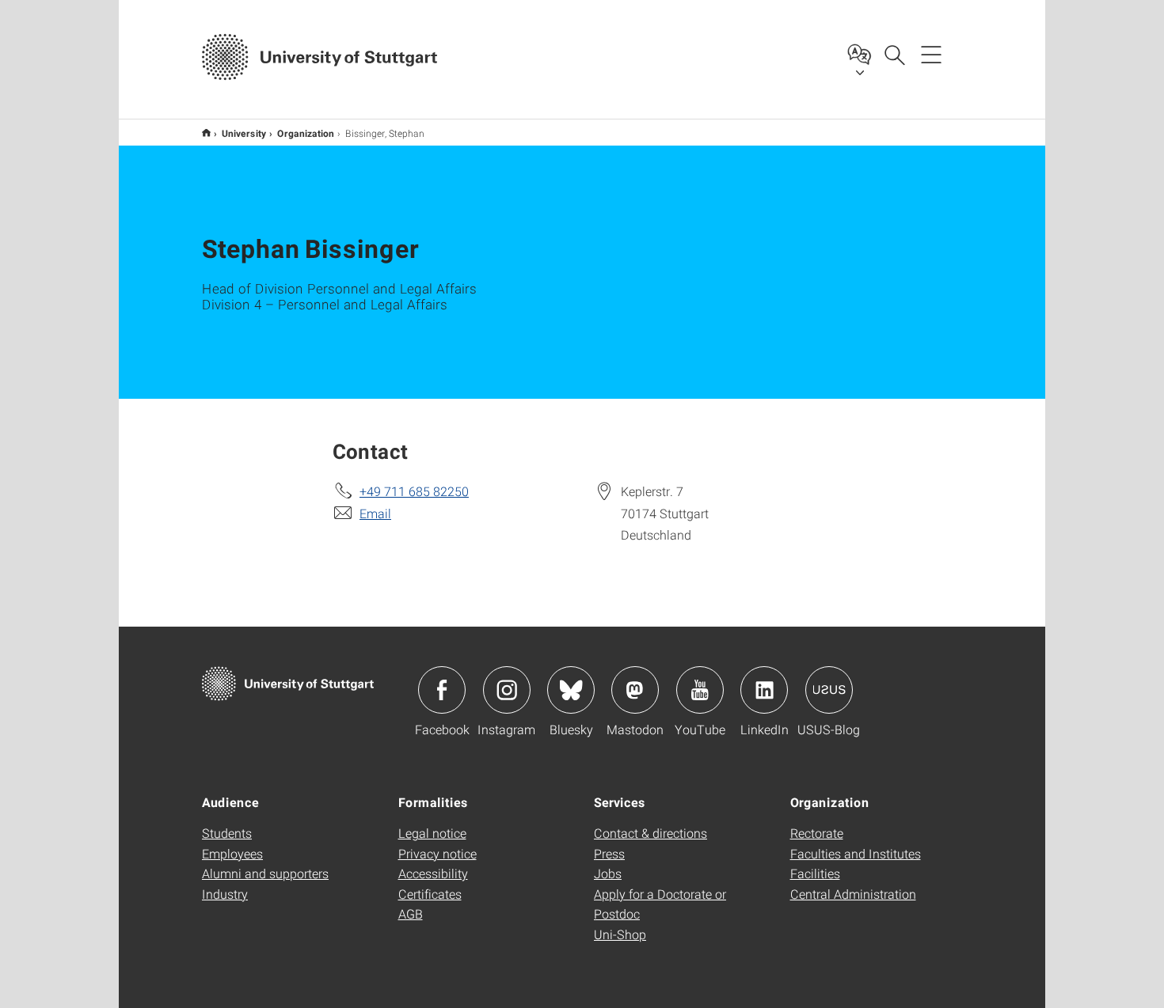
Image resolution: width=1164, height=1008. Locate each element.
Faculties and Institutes (855, 853)
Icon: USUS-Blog (829, 690)
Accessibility (433, 873)
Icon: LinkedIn (764, 690)
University (244, 133)
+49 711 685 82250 (414, 491)
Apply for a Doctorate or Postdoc (660, 904)
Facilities (815, 873)
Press (609, 853)
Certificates (430, 893)
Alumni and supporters (265, 873)
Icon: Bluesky (571, 690)
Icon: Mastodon (635, 690)
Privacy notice (437, 853)
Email (375, 513)
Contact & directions (650, 832)
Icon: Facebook (442, 690)
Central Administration (853, 893)
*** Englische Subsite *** (206, 132)
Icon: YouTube (700, 690)
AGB (410, 913)
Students (227, 832)
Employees (232, 853)
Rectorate (816, 832)
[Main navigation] (931, 53)
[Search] (894, 53)
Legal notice (432, 832)
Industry (225, 893)
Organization (305, 133)
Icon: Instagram (507, 690)
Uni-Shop (620, 934)
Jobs (608, 873)
